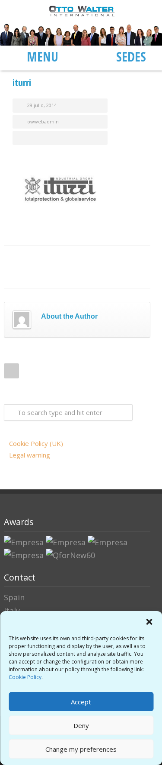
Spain (14, 597)
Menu (42, 56)
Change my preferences (81, 749)
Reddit (77, 258)
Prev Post (11, 370)
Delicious (112, 258)
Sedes (131, 56)
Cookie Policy (25, 677)
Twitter (42, 258)
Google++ (129, 258)
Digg (94, 258)
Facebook (25, 258)
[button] (149, 622)
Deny (81, 725)
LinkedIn (60, 258)
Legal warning (29, 455)
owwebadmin (43, 121)
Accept (81, 701)
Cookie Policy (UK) (36, 443)
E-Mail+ (25, 275)
